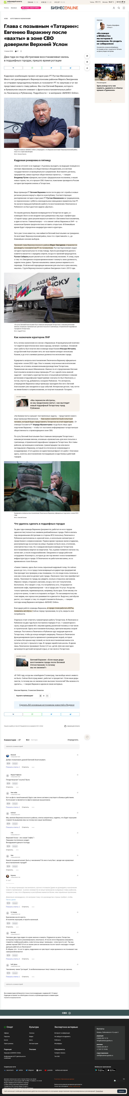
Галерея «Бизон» (60, 1053)
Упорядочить (73, 740)
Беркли (13, 875)
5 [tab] (111, 100)
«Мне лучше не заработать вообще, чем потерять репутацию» (109, 37)
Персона (7, 1036)
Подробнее (99, 1091)
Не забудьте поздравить (62, 1036)
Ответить (25, 767)
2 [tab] (109, 55)
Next (123, 55)
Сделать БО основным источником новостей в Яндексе (46, 705)
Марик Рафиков (16, 775)
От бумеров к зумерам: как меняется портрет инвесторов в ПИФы (108, 88)
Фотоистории (33, 1043)
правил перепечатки (74, 1086)
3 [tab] (110, 55)
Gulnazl (13, 812)
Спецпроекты (59, 1049)
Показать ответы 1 (13, 767)
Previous (98, 55)
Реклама (32, 1049)
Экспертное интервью (66, 1027)
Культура (34, 1027)
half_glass (14, 964)
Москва (105, 2)
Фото (31, 1040)
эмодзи (15, 763)
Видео (31, 1036)
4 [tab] (110, 100)
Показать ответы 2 (13, 827)
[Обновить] (87, 736)
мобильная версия (61, 1070)
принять (121, 1091)
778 (12, 833)
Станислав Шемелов (36, 690)
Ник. (12, 855)
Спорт (9, 1027)
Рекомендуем (101, 82)
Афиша (6, 1033)
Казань (6, 8)
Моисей (13, 755)
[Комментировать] (87, 55)
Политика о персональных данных (64, 1079)
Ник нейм (14, 792)
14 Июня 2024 (8, 51)
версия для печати (73, 726)
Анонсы (31, 1033)
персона (99, 20)
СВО (6, 18)
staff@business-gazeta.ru (105, 1055)
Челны (92, 2)
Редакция (8, 1049)
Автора (34, 740)
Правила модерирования (12, 997)
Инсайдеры (58, 1043)
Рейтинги (57, 1040)
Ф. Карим (14, 912)
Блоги (6, 1040)
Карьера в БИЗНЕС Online (12, 1053)
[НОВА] (31, 8)
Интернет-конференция (62, 1033)
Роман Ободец (112, 25)
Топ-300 (57, 1056)
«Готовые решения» (113, 27)
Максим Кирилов (20, 690)
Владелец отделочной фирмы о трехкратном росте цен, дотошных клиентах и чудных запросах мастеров (109, 46)
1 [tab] (108, 55)
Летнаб (13, 932)
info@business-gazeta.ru (104, 1040)
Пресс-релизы (8, 1043)
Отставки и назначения (21, 18)
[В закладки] (87, 62)
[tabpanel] (110, 36)
